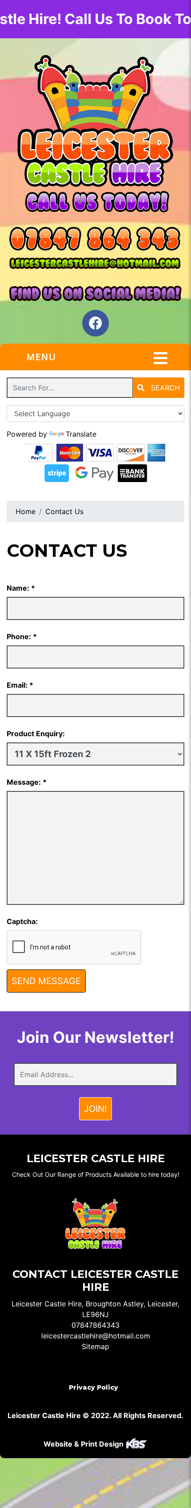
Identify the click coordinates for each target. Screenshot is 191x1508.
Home (26, 511)
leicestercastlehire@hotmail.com (95, 1335)
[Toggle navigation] (160, 358)
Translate (81, 434)
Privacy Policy (93, 1387)
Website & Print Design (84, 1443)
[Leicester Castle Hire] (95, 121)
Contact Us (64, 511)
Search (164, 387)
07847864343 (95, 1325)
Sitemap (95, 1346)
